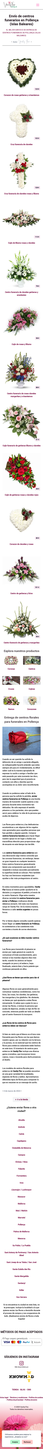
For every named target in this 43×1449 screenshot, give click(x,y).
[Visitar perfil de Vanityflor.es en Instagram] (21, 1363)
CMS (29, 1390)
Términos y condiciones (18, 1397)
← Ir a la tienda (21, 1099)
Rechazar (27, 1442)
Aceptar (15, 1442)
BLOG (22, 1390)
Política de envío (31, 1400)
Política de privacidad (15, 1400)
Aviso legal (4, 1397)
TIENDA (15, 1390)
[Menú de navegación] (37, 5)
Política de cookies (36, 1397)
